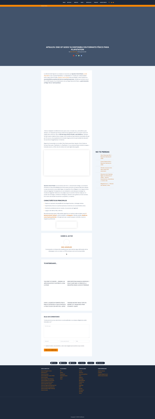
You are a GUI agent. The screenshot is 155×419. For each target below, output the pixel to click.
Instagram (70, 215)
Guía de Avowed (44, 374)
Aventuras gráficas (83, 374)
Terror (80, 393)
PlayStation (62, 374)
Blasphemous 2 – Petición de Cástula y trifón (107, 184)
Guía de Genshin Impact (46, 383)
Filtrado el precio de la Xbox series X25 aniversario (106, 169)
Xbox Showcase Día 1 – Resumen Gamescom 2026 (106, 156)
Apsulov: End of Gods (63, 77)
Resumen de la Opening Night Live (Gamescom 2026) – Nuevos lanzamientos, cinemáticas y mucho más (107, 177)
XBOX (61, 377)
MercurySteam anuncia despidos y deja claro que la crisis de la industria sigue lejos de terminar (78, 283)
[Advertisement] (77, 59)
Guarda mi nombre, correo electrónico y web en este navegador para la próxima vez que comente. (65, 345)
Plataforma (81, 382)
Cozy (80, 375)
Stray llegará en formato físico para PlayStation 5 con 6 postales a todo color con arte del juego (55, 304)
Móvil (61, 379)
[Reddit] (73, 55)
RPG (80, 387)
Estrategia (81, 379)
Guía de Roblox (44, 377)
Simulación (81, 390)
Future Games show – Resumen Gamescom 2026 (106, 163)
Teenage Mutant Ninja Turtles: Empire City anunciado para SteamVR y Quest (77, 304)
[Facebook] (81, 55)
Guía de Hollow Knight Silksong (48, 388)
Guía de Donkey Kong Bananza (47, 387)
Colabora (100, 372)
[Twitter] (111, 2)
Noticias (45, 5)
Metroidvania (82, 380)
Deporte (81, 377)
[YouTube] (113, 2)
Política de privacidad (103, 375)
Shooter (80, 388)
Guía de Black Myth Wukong (47, 379)
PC (60, 371)
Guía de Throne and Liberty (47, 382)
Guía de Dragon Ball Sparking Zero (48, 385)
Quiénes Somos (101, 371)
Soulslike (81, 391)
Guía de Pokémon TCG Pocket (47, 380)
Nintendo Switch (63, 375)
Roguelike (81, 385)
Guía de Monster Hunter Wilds (47, 375)
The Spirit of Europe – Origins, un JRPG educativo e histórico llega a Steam (54, 283)
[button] (71, 2)
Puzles (80, 383)
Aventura (81, 372)
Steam (61, 372)
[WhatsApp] (78, 55)
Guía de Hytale (44, 390)
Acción (80, 371)
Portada (42, 5)
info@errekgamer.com (103, 374)
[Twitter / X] (66, 254)
